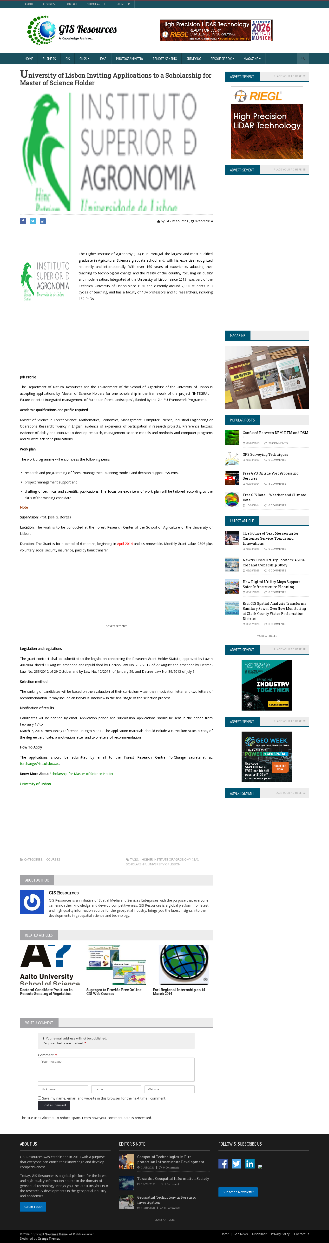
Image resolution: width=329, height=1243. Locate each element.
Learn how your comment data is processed (116, 1117)
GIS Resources (64, 893)
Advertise (49, 4)
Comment (47, 1055)
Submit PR (123, 4)
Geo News (241, 1234)
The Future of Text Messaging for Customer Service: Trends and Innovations (271, 538)
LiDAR (102, 58)
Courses (53, 859)
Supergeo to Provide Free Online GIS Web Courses (114, 991)
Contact (72, 4)
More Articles (267, 636)
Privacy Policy (280, 1234)
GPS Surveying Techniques (265, 454)
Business (49, 58)
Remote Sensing (165, 58)
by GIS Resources (174, 221)
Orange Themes (49, 1238)
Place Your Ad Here (288, 76)
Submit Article (97, 4)
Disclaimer (259, 1234)
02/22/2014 (203, 221)
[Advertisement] (76, 240)
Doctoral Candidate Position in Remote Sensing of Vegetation (46, 991)
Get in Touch (33, 1206)
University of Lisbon (164, 864)
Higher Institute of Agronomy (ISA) (170, 859)
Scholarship (136, 864)
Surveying (193, 58)
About (29, 4)
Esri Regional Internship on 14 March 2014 (179, 991)
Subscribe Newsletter (238, 1192)
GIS (68, 58)
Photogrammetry (129, 58)
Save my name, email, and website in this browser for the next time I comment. (104, 1098)
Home (29, 58)
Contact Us (301, 1234)
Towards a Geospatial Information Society (173, 1178)
